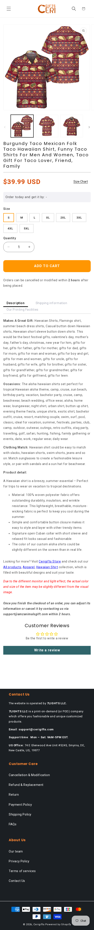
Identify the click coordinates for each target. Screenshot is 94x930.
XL (48, 217)
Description (16, 303)
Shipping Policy (20, 814)
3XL (79, 217)
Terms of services (22, 871)
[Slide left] (5, 127)
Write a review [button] (47, 650)
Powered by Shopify (58, 924)
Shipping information (51, 303)
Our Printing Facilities (22, 309)
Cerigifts (38, 924)
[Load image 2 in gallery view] (47, 126)
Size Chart (80, 181)
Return (14, 794)
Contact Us (17, 881)
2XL (63, 217)
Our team (16, 851)
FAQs (12, 824)
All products (12, 567)
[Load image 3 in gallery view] (71, 126)
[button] (9, 8)
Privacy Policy (19, 861)
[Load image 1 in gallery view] (22, 126)
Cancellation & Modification (29, 775)
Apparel (29, 567)
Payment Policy (20, 804)
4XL (10, 228)
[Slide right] (89, 127)
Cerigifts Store (50, 561)
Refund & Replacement (26, 785)
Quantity (9, 238)
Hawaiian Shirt (47, 567)
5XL (26, 228)
